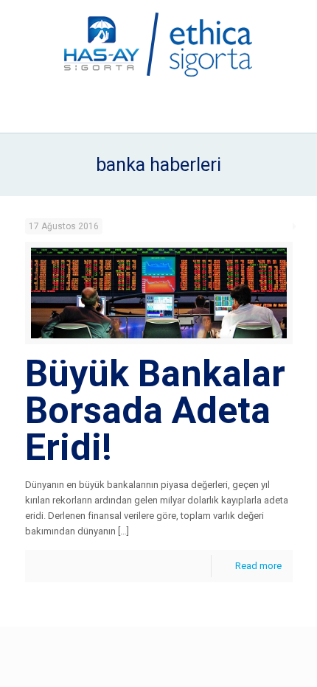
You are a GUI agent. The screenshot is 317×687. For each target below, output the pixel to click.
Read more (258, 565)
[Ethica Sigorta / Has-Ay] (159, 44)
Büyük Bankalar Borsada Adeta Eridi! (155, 410)
